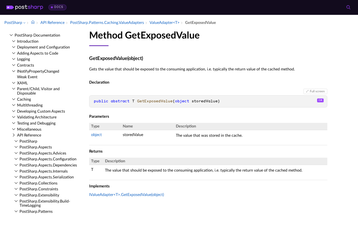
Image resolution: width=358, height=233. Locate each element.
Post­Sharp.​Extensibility (39, 195)
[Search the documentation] (348, 7)
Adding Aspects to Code (37, 53)
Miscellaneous (29, 129)
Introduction (27, 41)
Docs (58, 7)
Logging (23, 59)
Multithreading (30, 105)
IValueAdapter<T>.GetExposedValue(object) (126, 195)
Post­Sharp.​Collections (38, 183)
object (96, 135)
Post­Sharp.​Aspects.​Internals (43, 171)
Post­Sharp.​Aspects (35, 147)
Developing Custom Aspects (41, 111)
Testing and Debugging (36, 123)
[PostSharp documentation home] (33, 23)
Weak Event (27, 77)
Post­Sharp (28, 141)
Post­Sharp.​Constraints (38, 189)
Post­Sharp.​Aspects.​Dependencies (48, 165)
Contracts (25, 65)
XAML (22, 83)
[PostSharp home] (25, 7)
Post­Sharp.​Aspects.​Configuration (47, 159)
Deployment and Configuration (43, 47)
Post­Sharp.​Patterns (36, 212)
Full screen (317, 91)
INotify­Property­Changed (38, 71)
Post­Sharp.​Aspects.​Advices (42, 153)
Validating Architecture (37, 117)
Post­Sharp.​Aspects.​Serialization (46, 177)
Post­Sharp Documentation (37, 35)
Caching (24, 99)
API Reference (29, 135)
